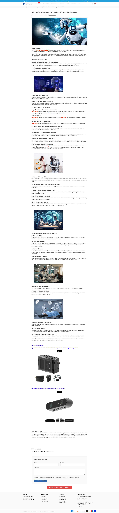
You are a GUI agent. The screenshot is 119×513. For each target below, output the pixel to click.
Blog (79, 4)
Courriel (62, 462)
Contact (73, 4)
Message (36, 467)
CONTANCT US (44, 498)
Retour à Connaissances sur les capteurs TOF (59, 487)
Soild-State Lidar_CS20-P (28, 499)
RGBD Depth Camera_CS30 (29, 498)
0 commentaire (52, 15)
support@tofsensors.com (89, 1)
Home (24, 7)
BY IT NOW (59, 351)
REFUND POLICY (63, 499)
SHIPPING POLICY (63, 498)
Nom (35, 462)
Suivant (84, 453)
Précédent (35, 453)
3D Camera (37, 4)
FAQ (68, 4)
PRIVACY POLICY (63, 501)
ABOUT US (43, 496)
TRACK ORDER (44, 499)
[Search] (92, 4)
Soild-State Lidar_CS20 (28, 496)
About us (62, 4)
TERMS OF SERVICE (63, 502)
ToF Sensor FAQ (44, 501)
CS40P (39, 449)
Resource (45, 4)
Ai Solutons (54, 4)
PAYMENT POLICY (63, 496)
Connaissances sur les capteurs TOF (34, 7)
